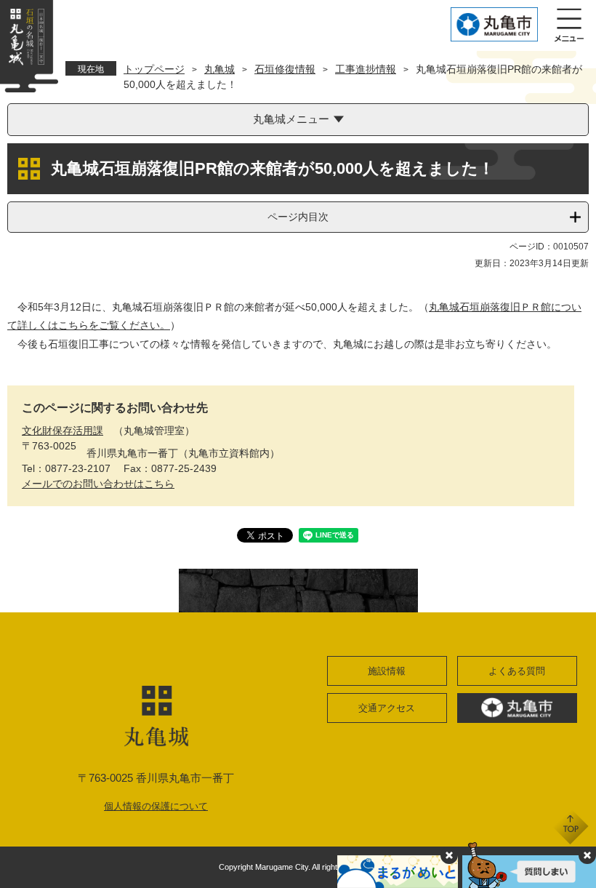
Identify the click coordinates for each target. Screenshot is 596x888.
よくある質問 (516, 670)
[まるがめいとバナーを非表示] (449, 855)
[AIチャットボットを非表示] (587, 855)
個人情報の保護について (156, 806)
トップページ (154, 69)
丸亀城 (219, 69)
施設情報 (387, 670)
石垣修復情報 (284, 69)
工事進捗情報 (365, 69)
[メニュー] (569, 25)
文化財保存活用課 (62, 430)
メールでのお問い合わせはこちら (98, 483)
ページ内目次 (298, 217)
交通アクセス (386, 708)
